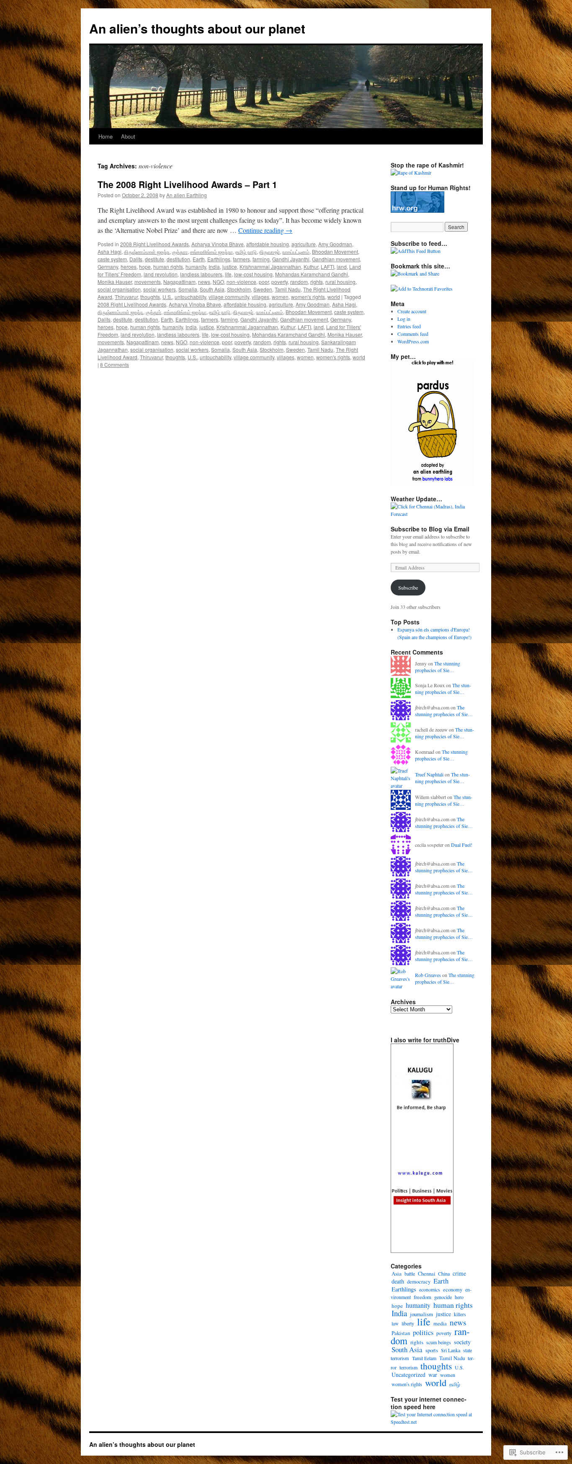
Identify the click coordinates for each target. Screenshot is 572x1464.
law (395, 1323)
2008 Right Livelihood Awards (154, 243)
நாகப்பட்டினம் (295, 251)
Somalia (187, 289)
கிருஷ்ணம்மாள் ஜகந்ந (147, 251)
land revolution (161, 274)
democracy (418, 1281)
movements (147, 281)
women (280, 296)
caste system (112, 259)
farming (261, 259)
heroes (129, 266)
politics (423, 1332)
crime (459, 1273)
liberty (408, 1323)
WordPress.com (413, 341)
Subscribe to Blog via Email (430, 529)
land (342, 266)
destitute (154, 259)
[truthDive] (422, 1250)
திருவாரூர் (269, 251)
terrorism (408, 1367)
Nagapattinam (179, 281)
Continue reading (265, 230)
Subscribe (408, 587)
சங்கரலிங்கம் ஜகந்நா (211, 251)
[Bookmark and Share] (415, 273)
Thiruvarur (126, 296)
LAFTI (327, 266)
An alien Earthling (186, 194)
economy (452, 1289)
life (228, 274)
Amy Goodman (335, 243)
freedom (422, 1297)
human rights (168, 266)
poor (264, 281)
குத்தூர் (153, 311)
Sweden (262, 289)
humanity (196, 266)
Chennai (426, 1273)
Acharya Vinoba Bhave (217, 243)
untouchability (190, 296)
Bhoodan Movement (335, 251)
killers (460, 1314)
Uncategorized (408, 1375)
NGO (218, 281)
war (432, 1375)
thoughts (150, 296)
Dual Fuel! (461, 844)
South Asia (212, 289)
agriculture (303, 243)
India (214, 266)
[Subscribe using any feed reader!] (416, 250)
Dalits (135, 259)
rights (316, 281)
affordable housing (267, 243)
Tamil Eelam (424, 1358)
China (444, 1273)
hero (459, 1297)
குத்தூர (180, 251)
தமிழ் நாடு (246, 251)
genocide (443, 1297)
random (299, 281)
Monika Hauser (115, 281)
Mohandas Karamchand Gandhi (311, 274)
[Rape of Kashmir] (411, 172)
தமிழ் (454, 1384)
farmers (241, 259)
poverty (279, 281)
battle (410, 1273)
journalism (421, 1314)
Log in (403, 318)
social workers (159, 289)
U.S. (167, 296)
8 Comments (114, 364)
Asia (397, 1273)
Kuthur (311, 266)
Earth (199, 259)
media (440, 1323)
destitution (178, 259)
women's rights (308, 296)
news (204, 281)
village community (229, 296)
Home (105, 136)
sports (431, 1350)
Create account (411, 311)
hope (145, 266)
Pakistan (401, 1333)
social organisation (119, 289)
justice (229, 266)
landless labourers (201, 274)
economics (429, 1289)
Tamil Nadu (288, 289)
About (128, 136)
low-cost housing (253, 274)
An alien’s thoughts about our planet (197, 28)
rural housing (340, 281)
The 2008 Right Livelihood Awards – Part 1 (187, 184)
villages (260, 296)
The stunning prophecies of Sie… (437, 667)
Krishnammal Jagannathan (270, 266)
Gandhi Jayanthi (290, 259)
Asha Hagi (109, 251)
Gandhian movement (336, 259)
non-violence (241, 281)
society (462, 1342)
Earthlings (218, 259)
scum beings (438, 1342)
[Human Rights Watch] (417, 210)
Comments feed (412, 333)
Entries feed (409, 326)
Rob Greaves (428, 975)
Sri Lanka (450, 1350)
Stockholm (239, 289)
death (398, 1281)
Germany (108, 266)
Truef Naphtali (429, 774)
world (333, 296)
